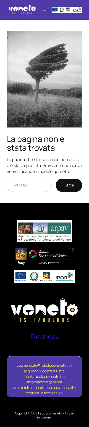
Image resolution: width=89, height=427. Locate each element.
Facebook (44, 336)
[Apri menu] (44, 10)
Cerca (69, 185)
